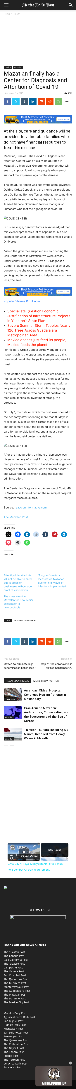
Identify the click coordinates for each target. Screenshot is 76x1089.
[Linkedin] (33, 101)
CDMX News (10, 699)
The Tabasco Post (14, 963)
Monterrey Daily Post (16, 987)
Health (16, 13)
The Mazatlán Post (15, 994)
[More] (67, 101)
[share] (34, 846)
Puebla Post (11, 1055)
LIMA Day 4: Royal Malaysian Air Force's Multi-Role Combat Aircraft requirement (24, 847)
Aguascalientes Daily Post (19, 1017)
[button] (6, 5)
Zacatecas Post (13, 1067)
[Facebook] (7, 101)
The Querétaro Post (16, 979)
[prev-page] (6, 747)
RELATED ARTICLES (17, 680)
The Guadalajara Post (17, 990)
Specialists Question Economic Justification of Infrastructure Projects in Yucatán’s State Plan (38, 316)
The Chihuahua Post (16, 1044)
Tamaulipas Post (14, 1036)
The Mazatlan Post (16, 517)
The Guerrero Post (15, 983)
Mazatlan (18, 67)
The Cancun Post (14, 956)
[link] (12, 847)
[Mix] (41, 101)
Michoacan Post (13, 1028)
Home (7, 13)
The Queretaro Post (16, 1040)
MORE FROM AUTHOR (46, 680)
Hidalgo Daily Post (15, 1025)
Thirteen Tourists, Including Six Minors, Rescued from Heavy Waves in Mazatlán (46, 734)
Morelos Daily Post (15, 1013)
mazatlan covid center (25, 620)
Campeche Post (13, 967)
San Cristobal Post (15, 975)
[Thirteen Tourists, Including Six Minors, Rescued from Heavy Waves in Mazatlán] (13, 734)
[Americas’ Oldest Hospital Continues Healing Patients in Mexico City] (13, 694)
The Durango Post (15, 998)
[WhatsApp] (58, 101)
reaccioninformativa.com (31, 507)
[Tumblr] (24, 101)
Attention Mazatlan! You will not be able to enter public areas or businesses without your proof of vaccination (18, 583)
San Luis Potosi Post (16, 1032)
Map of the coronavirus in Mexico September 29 (56, 666)
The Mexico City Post (16, 1002)
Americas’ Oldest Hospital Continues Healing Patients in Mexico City (45, 695)
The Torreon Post (14, 1059)
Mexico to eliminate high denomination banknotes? (20, 666)
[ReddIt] (49, 101)
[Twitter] (16, 101)
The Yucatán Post (14, 952)
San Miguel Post (13, 1021)
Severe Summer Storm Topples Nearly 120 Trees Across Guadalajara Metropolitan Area (38, 330)
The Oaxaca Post (14, 971)
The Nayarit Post (14, 1048)
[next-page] (12, 747)
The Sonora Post (14, 1052)
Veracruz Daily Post (15, 1063)
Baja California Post (16, 959)
